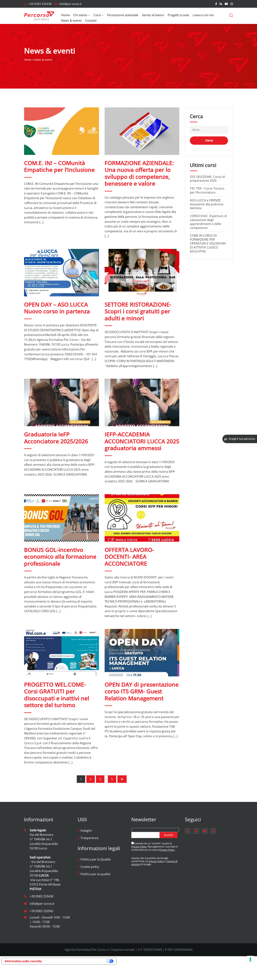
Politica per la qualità (95, 874)
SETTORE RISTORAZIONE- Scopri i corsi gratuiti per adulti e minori (138, 311)
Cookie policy (90, 867)
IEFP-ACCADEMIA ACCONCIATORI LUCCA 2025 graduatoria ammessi (142, 441)
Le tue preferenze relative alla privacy (75, 961)
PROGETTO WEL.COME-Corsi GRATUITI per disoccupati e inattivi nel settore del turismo (56, 695)
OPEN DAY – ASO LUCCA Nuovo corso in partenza (57, 308)
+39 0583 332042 (41, 911)
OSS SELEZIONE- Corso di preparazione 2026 (207, 179)
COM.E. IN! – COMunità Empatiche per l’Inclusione (59, 166)
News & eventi (71, 20)
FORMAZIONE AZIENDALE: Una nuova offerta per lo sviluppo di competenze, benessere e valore (139, 173)
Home (65, 15)
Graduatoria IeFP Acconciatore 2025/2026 (56, 437)
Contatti (91, 20)
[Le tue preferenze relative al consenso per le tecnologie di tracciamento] (250, 959)
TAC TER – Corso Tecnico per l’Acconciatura (207, 190)
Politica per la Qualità (96, 859)
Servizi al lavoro (153, 15)
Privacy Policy (139, 846)
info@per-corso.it (70, 4)
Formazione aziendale (122, 15)
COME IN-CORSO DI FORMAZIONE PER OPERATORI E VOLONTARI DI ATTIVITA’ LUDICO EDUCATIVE (208, 243)
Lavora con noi (203, 15)
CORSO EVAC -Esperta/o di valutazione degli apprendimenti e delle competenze (208, 222)
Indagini (86, 830)
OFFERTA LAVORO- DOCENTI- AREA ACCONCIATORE (129, 556)
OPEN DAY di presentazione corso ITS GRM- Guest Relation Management (142, 691)
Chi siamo (80, 15)
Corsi (97, 15)
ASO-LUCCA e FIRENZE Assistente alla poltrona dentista (206, 204)
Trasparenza (89, 838)
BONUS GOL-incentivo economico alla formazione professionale (60, 556)
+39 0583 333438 (40, 4)
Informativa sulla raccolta (23, 961)
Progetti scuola (178, 15)
